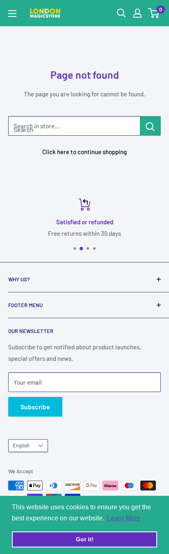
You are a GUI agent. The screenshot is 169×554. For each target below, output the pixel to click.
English (21, 445)
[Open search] (121, 13)
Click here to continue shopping (84, 151)
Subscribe (35, 406)
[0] (154, 13)
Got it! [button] (85, 539)
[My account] (137, 13)
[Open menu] (12, 13)
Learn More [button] (123, 518)
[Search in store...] (150, 126)
